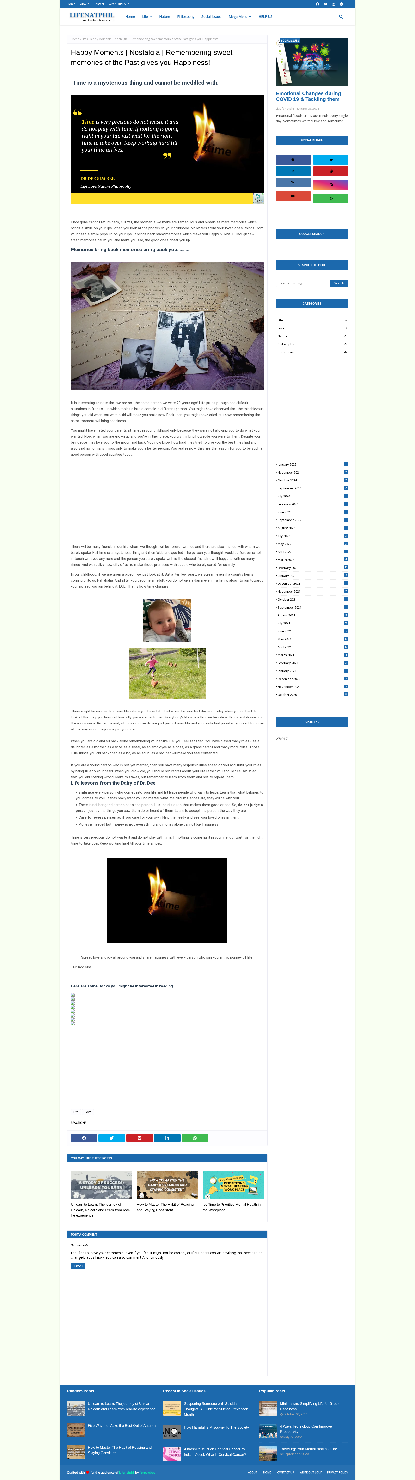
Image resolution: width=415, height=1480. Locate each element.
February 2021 (312, 663)
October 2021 (312, 599)
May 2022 (312, 544)
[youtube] (293, 196)
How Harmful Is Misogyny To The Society (216, 1427)
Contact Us (285, 1472)
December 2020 (312, 679)
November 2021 (312, 591)
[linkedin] (293, 171)
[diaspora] (293, 210)
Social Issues (313, 352)
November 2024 (312, 472)
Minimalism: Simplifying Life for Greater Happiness (311, 1406)
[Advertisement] (167, 500)
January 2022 (312, 575)
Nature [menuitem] (164, 16)
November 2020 (312, 687)
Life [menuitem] (145, 16)
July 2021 (312, 623)
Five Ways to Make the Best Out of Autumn (122, 1425)
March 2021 (312, 655)
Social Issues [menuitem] (211, 16)
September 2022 (312, 520)
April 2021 (313, 647)
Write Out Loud (119, 4)
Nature (313, 336)
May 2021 (313, 639)
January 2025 (312, 464)
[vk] (293, 182)
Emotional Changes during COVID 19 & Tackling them (308, 96)
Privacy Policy (337, 1472)
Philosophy (313, 344)
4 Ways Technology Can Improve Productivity (306, 1429)
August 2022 (312, 528)
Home (71, 4)
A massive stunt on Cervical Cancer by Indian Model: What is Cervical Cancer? (215, 1452)
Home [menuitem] (130, 16)
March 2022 (312, 559)
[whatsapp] (331, 198)
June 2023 (312, 512)
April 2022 (312, 552)
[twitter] (326, 4)
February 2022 (313, 567)
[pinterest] (341, 4)
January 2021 (312, 671)
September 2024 (312, 488)
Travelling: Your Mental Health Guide (308, 1449)
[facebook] (317, 4)
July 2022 (312, 536)
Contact (98, 4)
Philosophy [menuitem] (185, 16)
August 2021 (312, 615)
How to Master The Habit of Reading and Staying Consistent (165, 1207)
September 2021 (312, 607)
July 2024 (312, 496)
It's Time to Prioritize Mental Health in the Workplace (232, 1207)
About (84, 4)
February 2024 (312, 504)
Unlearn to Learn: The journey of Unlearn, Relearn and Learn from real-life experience (100, 1209)
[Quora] (331, 212)
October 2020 (312, 694)
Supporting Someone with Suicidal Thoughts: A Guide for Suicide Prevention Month (216, 1409)
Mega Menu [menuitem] (238, 16)
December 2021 (312, 583)
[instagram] (333, 4)
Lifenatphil (126, 1472)
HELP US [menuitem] (265, 16)
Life (84, 39)
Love (88, 1112)
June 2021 (312, 631)
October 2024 (312, 480)
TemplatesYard (147, 1472)
